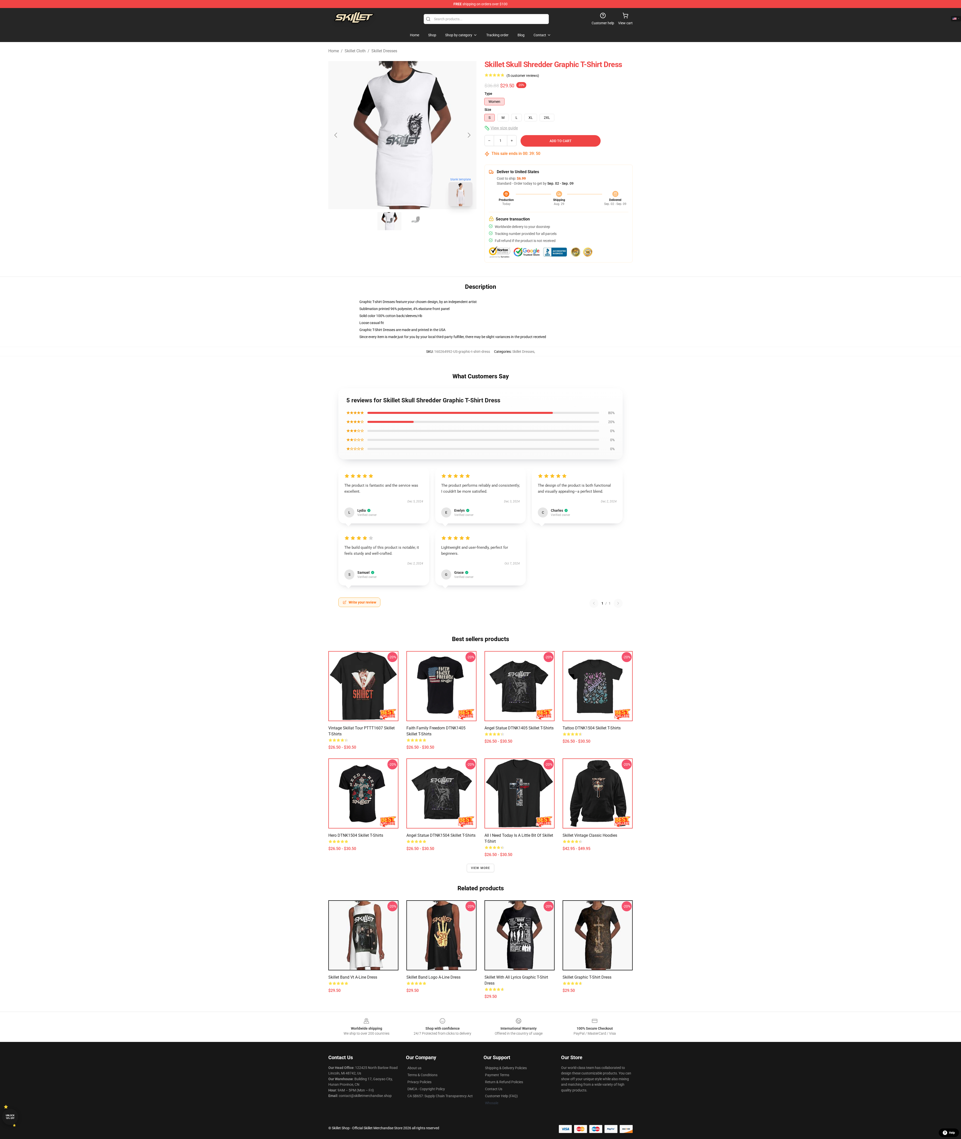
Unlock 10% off (10, 1116)
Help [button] (952, 1132)
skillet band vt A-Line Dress (352, 977)
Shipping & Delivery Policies (506, 1068)
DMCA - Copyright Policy (426, 1089)
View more (480, 868)
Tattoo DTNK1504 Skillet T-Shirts (592, 728)
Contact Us (493, 1089)
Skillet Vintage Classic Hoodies (590, 835)
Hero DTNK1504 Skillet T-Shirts (355, 835)
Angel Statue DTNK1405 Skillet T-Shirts (519, 728)
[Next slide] (468, 135)
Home (333, 51)
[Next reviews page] (618, 603)
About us (414, 1068)
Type (488, 94)
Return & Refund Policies (504, 1082)
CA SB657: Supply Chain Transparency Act (440, 1096)
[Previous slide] (336, 135)
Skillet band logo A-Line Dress (433, 977)
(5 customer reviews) (523, 76)
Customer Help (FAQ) (501, 1096)
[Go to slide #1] (389, 221)
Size (488, 110)
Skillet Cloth (355, 51)
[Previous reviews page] (593, 603)
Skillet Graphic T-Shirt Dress (587, 977)
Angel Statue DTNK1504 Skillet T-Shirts (440, 835)
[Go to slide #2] (415, 221)
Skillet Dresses (384, 51)
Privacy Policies (419, 1082)
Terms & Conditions (422, 1075)
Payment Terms (497, 1075)
